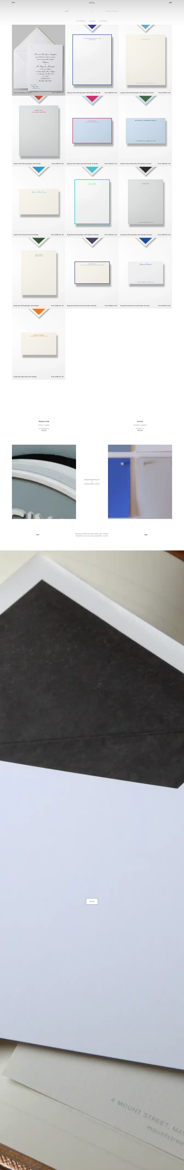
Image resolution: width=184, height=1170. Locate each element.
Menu (92, 3)
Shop (66, 11)
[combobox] (81, 21)
